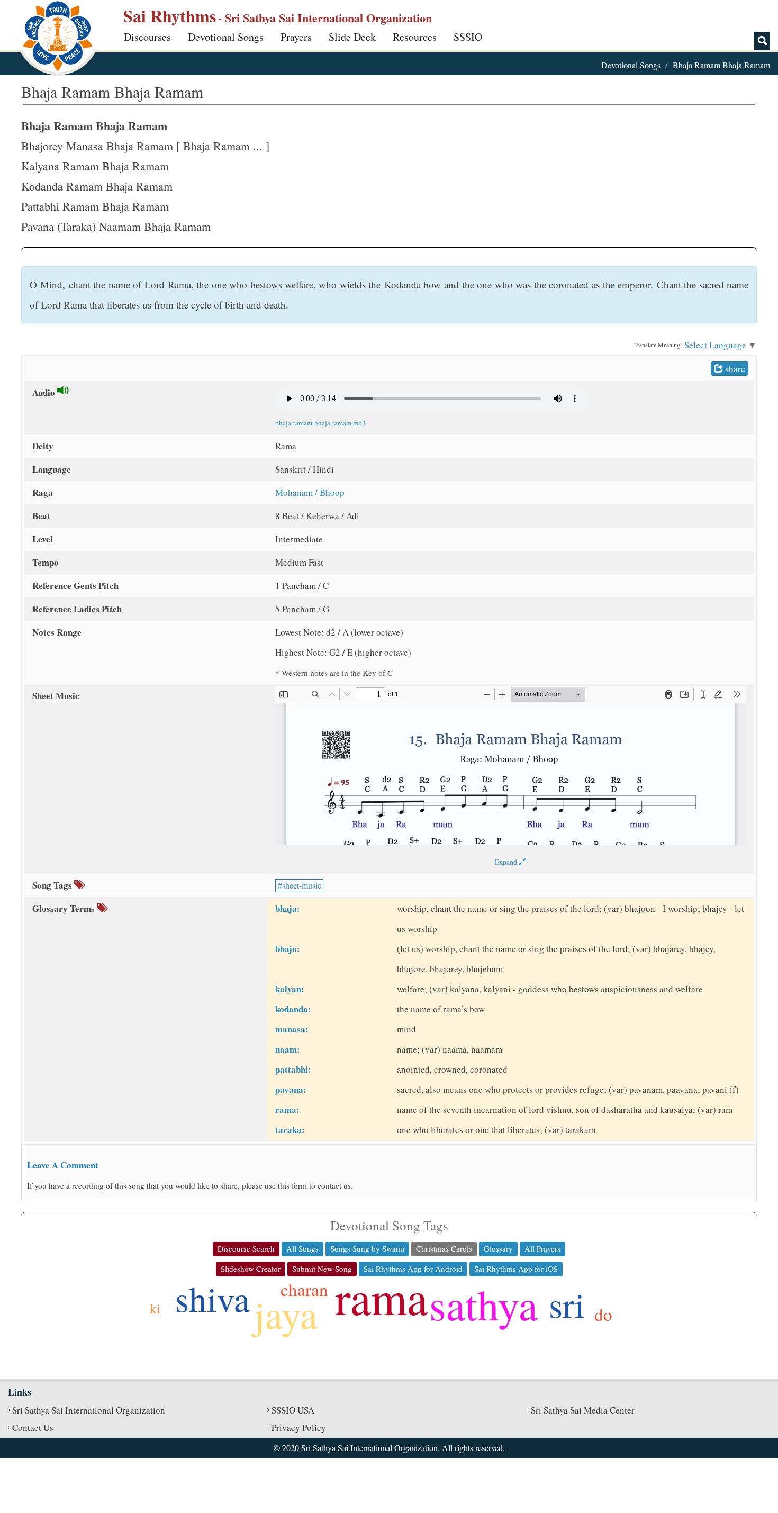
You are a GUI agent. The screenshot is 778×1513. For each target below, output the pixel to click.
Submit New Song (322, 1268)
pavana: (290, 1089)
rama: (287, 1109)
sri (567, 1304)
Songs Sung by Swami (367, 1248)
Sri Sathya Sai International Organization (88, 1410)
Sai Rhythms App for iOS (516, 1268)
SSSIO (468, 37)
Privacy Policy (299, 1427)
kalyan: (289, 988)
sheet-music (301, 885)
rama (381, 1297)
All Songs (302, 1248)
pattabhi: (293, 1069)
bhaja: (287, 908)
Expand (507, 862)
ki (155, 1308)
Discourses (147, 37)
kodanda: (293, 1009)
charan (304, 1289)
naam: (287, 1049)
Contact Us (32, 1427)
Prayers (296, 37)
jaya (286, 1314)
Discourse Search (246, 1248)
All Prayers (542, 1248)
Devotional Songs (226, 37)
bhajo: (287, 948)
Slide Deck (352, 37)
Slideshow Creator (251, 1268)
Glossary (498, 1248)
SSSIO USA (293, 1410)
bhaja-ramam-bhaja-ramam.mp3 (320, 423)
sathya (483, 1304)
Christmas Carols (444, 1248)
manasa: (292, 1029)
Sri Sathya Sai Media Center (583, 1410)
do (603, 1314)
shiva (212, 1298)
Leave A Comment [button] (62, 1165)
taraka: (290, 1129)
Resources (415, 37)
